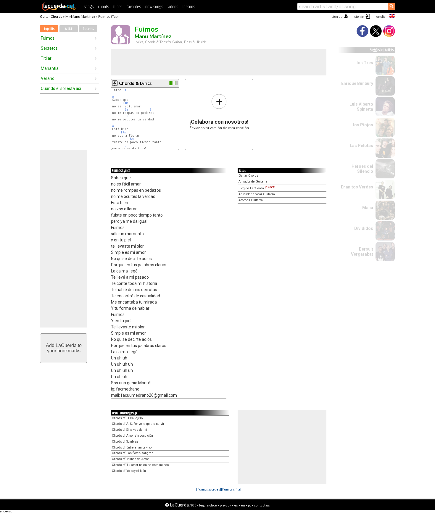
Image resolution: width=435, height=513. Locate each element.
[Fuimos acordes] (208, 489)
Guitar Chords (51, 16)
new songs (154, 7)
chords (103, 7)
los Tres (365, 62)
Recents (88, 29)
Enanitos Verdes (357, 187)
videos (172, 7)
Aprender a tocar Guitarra (257, 194)
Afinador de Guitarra (253, 181)
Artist (68, 29)
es (236, 505)
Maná (367, 207)
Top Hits (49, 29)
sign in (359, 16)
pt (249, 505)
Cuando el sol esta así (61, 88)
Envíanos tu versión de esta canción (219, 111)
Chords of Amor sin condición (132, 436)
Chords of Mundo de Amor (130, 459)
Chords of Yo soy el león (129, 471)
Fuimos (47, 38)
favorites (133, 7)
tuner (117, 7)
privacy (225, 505)
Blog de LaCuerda (257, 188)
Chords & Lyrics (135, 83)
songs (89, 7)
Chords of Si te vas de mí (129, 430)
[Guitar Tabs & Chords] (59, 9)
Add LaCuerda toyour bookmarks (64, 348)
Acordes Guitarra (251, 200)
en (243, 505)
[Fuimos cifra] (231, 489)
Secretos (49, 48)
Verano (47, 78)
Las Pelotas (361, 145)
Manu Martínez (83, 16)
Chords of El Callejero (127, 418)
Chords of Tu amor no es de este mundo (140, 465)
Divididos (363, 228)
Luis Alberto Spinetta (361, 107)
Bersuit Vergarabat (362, 251)
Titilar (46, 58)
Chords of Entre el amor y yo (132, 447)
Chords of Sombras (125, 441)
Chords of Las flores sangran (132, 453)
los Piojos (363, 124)
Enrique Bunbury (357, 83)
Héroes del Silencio (362, 169)
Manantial (50, 68)
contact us (262, 505)
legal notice (208, 505)
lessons (189, 7)
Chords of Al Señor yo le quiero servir (138, 424)
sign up (336, 16)
